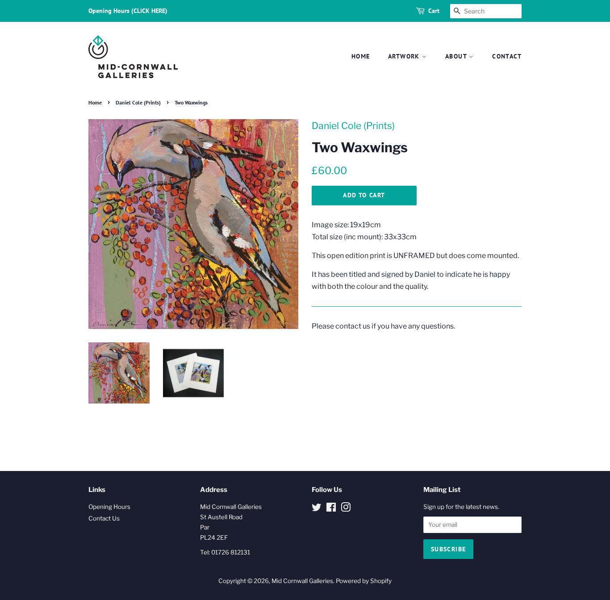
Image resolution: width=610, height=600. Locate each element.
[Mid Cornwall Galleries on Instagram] (346, 508)
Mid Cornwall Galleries (302, 580)
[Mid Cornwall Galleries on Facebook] (331, 508)
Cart (433, 11)
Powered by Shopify (364, 580)
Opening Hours (109, 506)
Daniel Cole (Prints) (138, 102)
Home (360, 56)
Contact (507, 56)
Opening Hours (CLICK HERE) (127, 11)
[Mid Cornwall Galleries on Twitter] (317, 508)
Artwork (405, 56)
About (457, 56)
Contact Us (104, 518)
